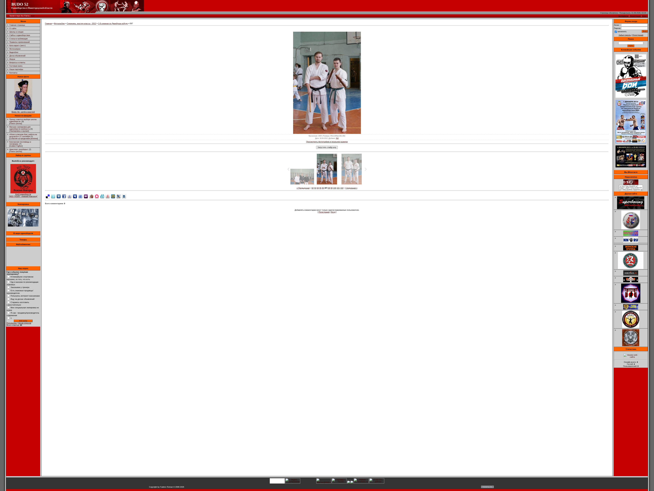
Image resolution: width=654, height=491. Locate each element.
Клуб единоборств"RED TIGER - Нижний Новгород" (23, 195)
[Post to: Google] (69, 196)
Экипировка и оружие (19, 131)
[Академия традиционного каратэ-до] (632, 346)
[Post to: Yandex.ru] (107, 196)
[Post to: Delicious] (47, 196)
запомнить (622, 31)
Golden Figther (16, 146)
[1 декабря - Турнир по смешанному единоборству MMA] (631, 143)
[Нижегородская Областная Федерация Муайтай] (632, 229)
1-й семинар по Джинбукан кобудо (113, 23)
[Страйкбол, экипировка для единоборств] (23, 226)
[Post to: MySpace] (75, 196)
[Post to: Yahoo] (86, 196)
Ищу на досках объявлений (22, 299)
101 (338, 188)
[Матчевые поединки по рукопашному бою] (631, 97)
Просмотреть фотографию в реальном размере (327, 142)
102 (341, 188)
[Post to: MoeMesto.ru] (102, 196)
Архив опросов (24, 323)
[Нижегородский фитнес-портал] (632, 243)
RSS (32, 16)
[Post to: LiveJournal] (118, 196)
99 (332, 188)
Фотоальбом (59, 23)
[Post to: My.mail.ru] (113, 196)
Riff (337, 138)
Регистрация (635, 16)
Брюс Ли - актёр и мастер (23, 112)
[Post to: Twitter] (53, 196)
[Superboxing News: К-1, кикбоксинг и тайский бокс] (632, 208)
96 (323, 188)
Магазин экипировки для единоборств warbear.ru (19, 128)
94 (318, 188)
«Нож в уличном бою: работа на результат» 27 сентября (23, 135)
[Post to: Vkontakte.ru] (124, 196)
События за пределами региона (23, 138)
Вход (644, 16)
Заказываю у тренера (20, 287)
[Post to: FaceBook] (64, 196)
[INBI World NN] (632, 250)
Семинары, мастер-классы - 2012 (81, 23)
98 (329, 188)
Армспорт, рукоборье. (18, 149)
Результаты (12, 323)
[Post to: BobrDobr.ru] (91, 196)
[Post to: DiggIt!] (58, 196)
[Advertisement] (630, 423)
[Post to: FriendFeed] (80, 196)
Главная (48, 23)
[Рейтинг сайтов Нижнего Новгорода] (348, 483)
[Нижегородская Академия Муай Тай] (632, 327)
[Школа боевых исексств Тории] (632, 302)
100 (334, 188)
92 (313, 188)
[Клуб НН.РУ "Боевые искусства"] (632, 242)
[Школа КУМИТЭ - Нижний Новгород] (632, 309)
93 (315, 188)
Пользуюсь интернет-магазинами (25, 296)
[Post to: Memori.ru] (96, 196)
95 (320, 188)
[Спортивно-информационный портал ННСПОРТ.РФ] (632, 235)
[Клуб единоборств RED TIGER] (23, 193)
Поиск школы (15, 123)
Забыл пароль (625, 35)
